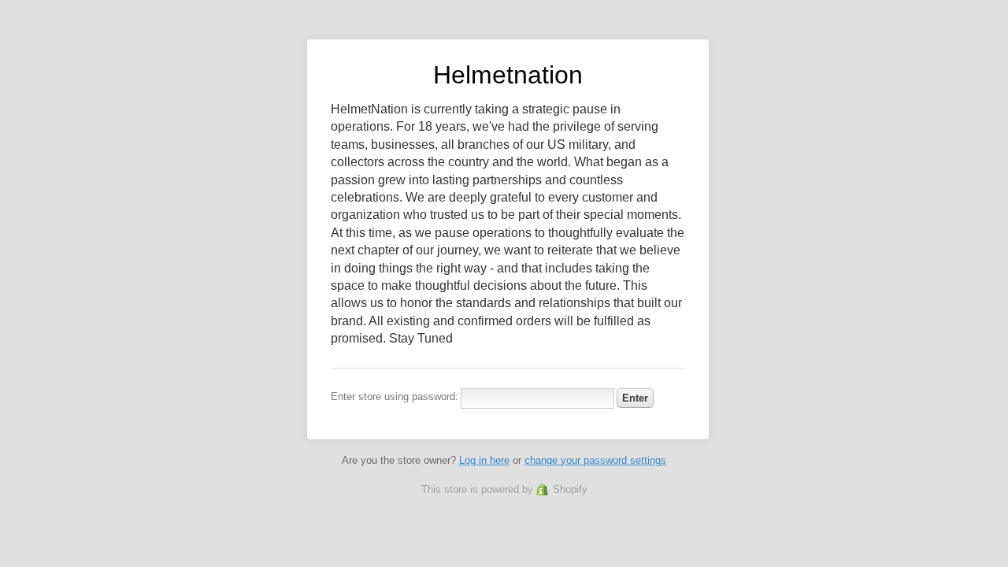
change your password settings (595, 460)
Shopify (570, 489)
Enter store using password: (394, 396)
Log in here (484, 460)
